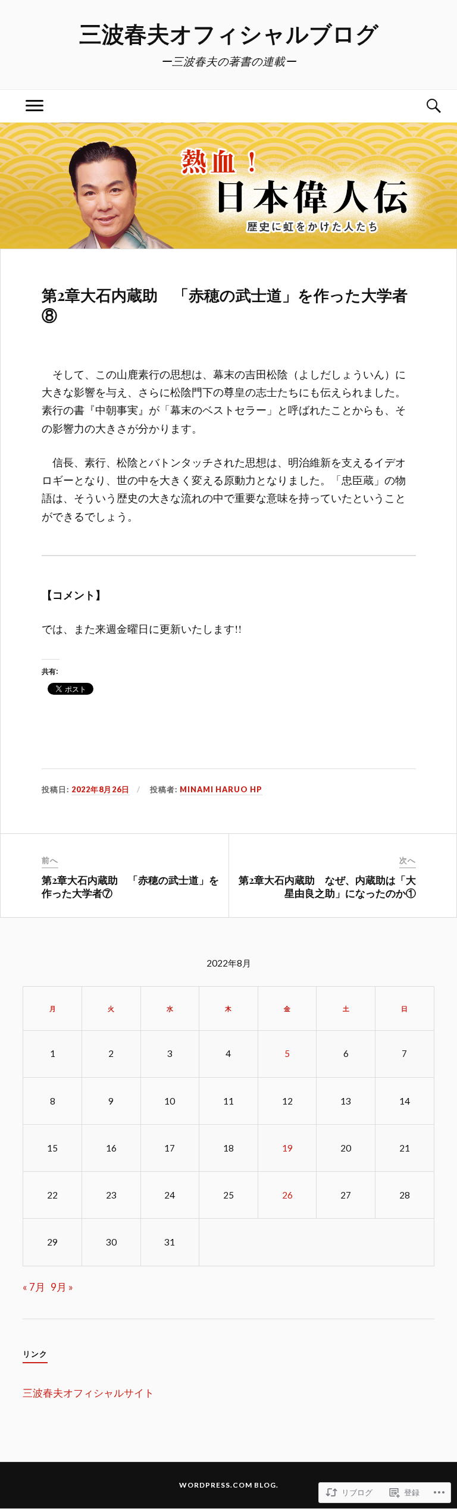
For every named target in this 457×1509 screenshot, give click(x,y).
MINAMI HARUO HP (221, 789)
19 (287, 1148)
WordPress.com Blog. (228, 1484)
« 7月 (34, 1287)
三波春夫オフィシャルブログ (228, 33)
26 (287, 1195)
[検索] (422, 106)
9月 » (62, 1287)
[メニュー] (34, 106)
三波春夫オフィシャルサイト (88, 1392)
